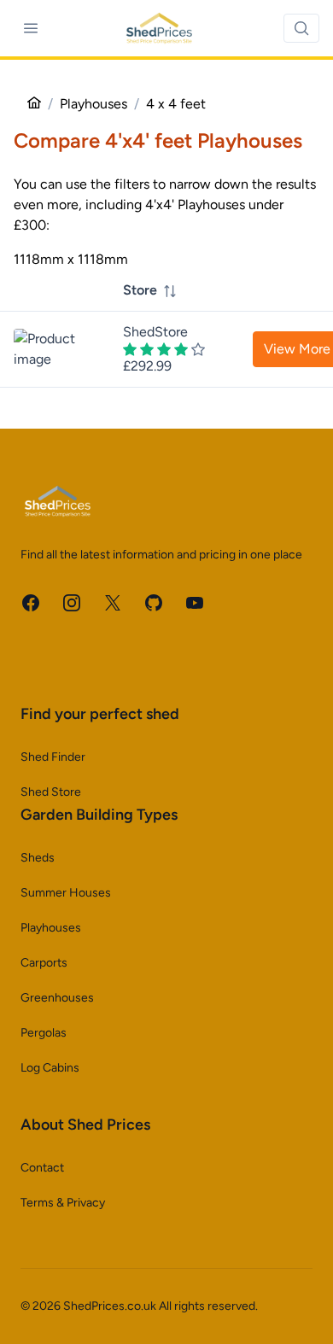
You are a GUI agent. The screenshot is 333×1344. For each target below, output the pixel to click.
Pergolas (43, 1033)
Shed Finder (52, 757)
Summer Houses (65, 892)
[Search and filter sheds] (301, 28)
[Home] (34, 104)
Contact (42, 1167)
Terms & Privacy (62, 1202)
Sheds (37, 857)
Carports (43, 962)
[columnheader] (164, 291)
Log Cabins (49, 1068)
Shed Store (50, 792)
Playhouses (50, 927)
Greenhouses (57, 997)
